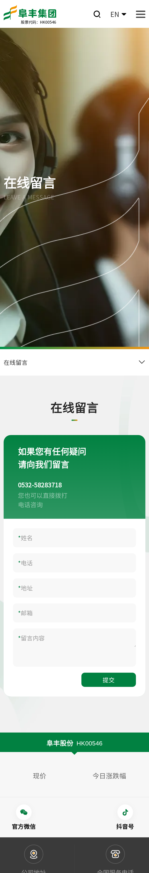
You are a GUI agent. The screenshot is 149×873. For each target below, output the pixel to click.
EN (114, 14)
